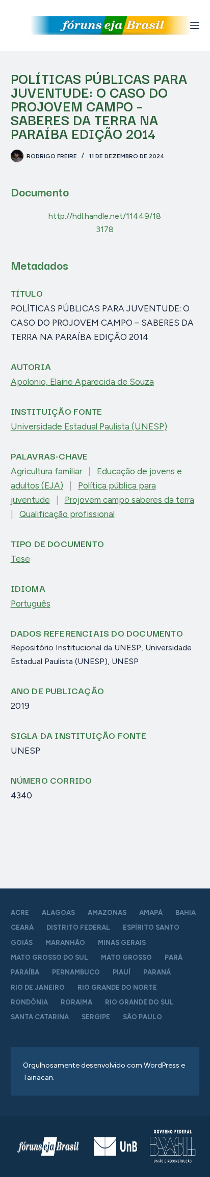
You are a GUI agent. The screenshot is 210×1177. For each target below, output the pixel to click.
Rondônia (29, 1002)
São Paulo (142, 1017)
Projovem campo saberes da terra (129, 500)
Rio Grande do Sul (139, 1002)
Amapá (151, 912)
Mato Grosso (126, 957)
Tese (20, 559)
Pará (173, 957)
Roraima (76, 1002)
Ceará (22, 927)
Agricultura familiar (46, 471)
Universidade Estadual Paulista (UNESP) (89, 426)
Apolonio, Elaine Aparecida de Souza (82, 382)
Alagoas (58, 912)
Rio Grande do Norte (117, 987)
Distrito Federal (78, 927)
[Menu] (194, 25)
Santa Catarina (40, 1017)
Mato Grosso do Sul (49, 957)
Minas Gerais (122, 942)
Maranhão (65, 942)
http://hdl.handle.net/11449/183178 (104, 222)
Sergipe (96, 1017)
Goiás (22, 942)
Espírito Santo (151, 927)
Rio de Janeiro (38, 987)
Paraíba (25, 972)
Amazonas (107, 912)
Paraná (157, 972)
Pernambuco (76, 972)
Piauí (121, 972)
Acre (20, 912)
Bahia (185, 912)
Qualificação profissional (67, 514)
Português (30, 603)
